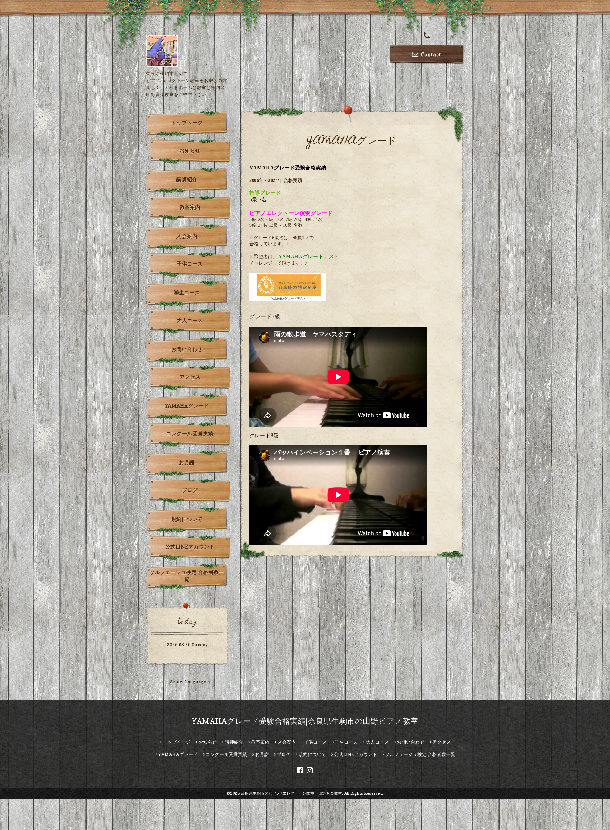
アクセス (190, 377)
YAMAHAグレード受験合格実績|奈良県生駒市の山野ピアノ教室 (305, 721)
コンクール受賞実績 (190, 433)
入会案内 (186, 236)
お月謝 (187, 462)
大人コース (190, 320)
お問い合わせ (187, 349)
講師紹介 (186, 179)
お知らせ (190, 150)
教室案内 (190, 207)
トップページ (187, 123)
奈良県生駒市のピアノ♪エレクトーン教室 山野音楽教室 (291, 793)
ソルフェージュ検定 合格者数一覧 (187, 575)
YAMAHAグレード (187, 406)
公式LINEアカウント (190, 546)
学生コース (187, 292)
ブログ (190, 490)
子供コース (190, 263)
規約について (187, 519)
